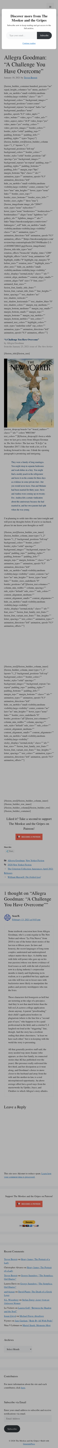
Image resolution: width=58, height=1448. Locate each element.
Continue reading (29, 43)
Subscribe (44, 35)
